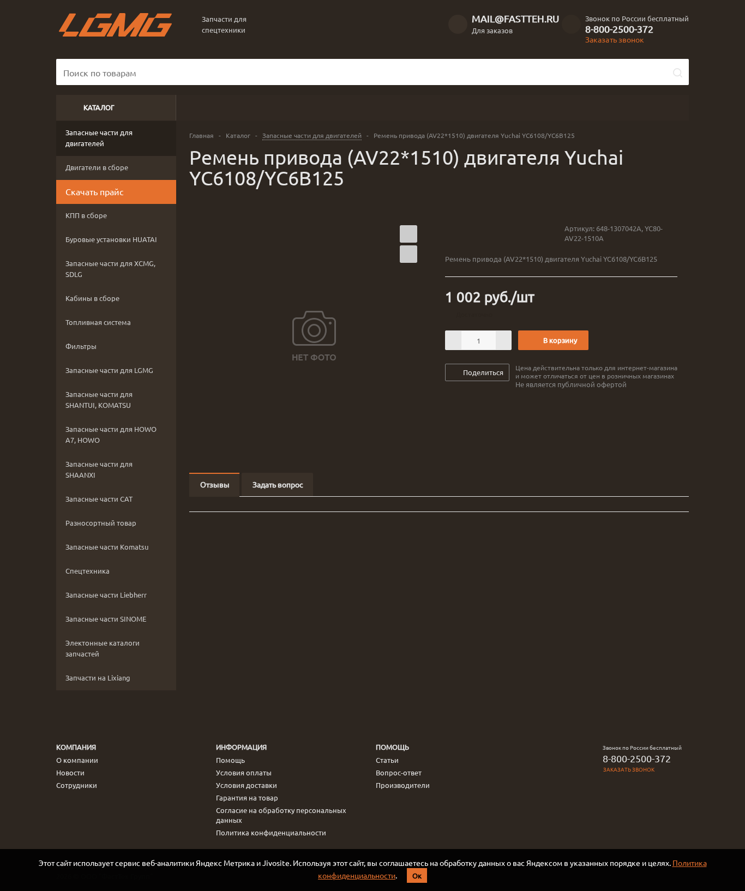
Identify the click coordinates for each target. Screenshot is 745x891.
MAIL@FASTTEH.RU (515, 18)
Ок (417, 875)
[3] (471, 233)
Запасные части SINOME (105, 618)
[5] (491, 233)
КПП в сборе (86, 215)
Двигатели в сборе (96, 167)
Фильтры (81, 346)
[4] (481, 233)
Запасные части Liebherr (106, 594)
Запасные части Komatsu (106, 546)
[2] (460, 233)
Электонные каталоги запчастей (102, 648)
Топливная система (98, 322)
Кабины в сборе (92, 298)
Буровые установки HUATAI (111, 239)
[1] (450, 233)
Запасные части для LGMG (109, 370)
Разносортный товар (100, 522)
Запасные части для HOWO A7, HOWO (111, 434)
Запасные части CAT (99, 498)
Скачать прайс (94, 191)
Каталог (99, 107)
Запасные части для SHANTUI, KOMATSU (99, 399)
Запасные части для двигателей (99, 138)
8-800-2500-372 (619, 29)
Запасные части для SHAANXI (99, 469)
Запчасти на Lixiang (97, 677)
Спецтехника (87, 570)
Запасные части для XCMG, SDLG (110, 268)
